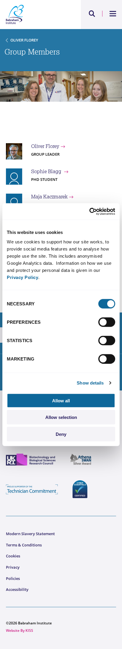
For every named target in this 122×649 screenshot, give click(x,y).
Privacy (13, 567)
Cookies (13, 556)
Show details (90, 382)
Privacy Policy (22, 277)
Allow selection (61, 417)
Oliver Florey (24, 40)
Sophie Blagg (46, 171)
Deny (61, 433)
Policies (13, 578)
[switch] (106, 322)
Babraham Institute (33, 14)
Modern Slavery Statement (30, 533)
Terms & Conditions (24, 545)
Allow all (61, 400)
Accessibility (17, 589)
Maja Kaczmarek (49, 197)
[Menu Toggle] (113, 13)
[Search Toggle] (92, 13)
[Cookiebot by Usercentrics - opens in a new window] (89, 211)
